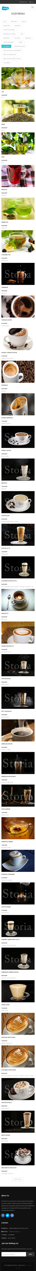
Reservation (24, 2)
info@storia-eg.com (14, 1231)
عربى (32, 2)
